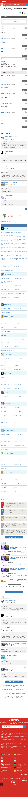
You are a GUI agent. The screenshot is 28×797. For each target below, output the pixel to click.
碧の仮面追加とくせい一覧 (5, 297)
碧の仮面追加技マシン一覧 (5, 301)
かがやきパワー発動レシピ (5, 346)
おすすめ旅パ (3, 426)
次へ (14, 129)
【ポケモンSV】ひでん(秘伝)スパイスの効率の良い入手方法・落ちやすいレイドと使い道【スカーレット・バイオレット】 (15, 505)
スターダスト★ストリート (19, 411)
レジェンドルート (4, 415)
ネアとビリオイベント (5, 289)
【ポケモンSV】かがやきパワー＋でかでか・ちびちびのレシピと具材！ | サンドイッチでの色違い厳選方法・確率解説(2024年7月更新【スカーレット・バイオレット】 (15, 532)
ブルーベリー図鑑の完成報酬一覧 (20, 236)
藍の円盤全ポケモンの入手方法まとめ (7, 248)
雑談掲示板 (16, 476)
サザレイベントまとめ (5, 285)
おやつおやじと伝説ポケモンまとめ (20, 251)
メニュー (1, 785)
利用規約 (16, 778)
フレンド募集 (16, 483)
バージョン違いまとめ (5, 396)
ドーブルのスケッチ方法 (18, 255)
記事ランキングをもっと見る (14, 537)
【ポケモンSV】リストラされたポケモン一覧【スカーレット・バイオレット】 (15, 511)
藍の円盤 (16, 487)
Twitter (12, 782)
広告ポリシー (3, 780)
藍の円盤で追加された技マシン (19, 266)
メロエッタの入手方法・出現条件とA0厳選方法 (7, 259)
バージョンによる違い (18, 460)
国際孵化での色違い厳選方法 (19, 342)
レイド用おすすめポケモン (5, 388)
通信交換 (2, 479)
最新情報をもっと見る (14, 591)
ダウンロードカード (4, 460)
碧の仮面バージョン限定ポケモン (7, 293)
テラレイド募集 (4, 491)
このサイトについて (5, 778)
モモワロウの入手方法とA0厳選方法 (20, 244)
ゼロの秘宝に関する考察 (5, 312)
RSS (16, 782)
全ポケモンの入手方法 (5, 320)
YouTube (14, 782)
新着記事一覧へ (24, 750)
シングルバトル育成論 (18, 358)
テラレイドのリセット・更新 (6, 384)
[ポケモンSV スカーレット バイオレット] (3, 1)
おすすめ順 (8, 26)
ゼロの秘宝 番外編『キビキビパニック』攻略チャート (20, 240)
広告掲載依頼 (13, 780)
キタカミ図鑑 (16, 289)
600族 (15, 327)
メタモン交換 (3, 483)
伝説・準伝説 (16, 323)
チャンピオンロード (4, 411)
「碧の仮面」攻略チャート (5, 278)
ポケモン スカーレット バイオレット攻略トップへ (15, 216)
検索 (24, 726)
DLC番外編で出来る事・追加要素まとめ (7, 244)
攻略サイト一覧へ (23, 774)
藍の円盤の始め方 (17, 232)
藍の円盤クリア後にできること (6, 240)
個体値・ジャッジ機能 (18, 441)
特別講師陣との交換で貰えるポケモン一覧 (20, 259)
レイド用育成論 (4, 361)
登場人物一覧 (3, 468)
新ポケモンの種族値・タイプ (19, 293)
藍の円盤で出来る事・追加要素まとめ (7, 236)
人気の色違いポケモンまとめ (19, 339)
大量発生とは (3, 445)
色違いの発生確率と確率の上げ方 (7, 339)
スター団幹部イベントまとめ (6, 266)
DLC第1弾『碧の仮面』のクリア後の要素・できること (7, 282)
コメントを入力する (14, 21)
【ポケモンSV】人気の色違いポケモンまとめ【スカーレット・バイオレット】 (15, 518)
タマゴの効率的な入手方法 (19, 445)
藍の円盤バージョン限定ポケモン (7, 251)
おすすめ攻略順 (17, 407)
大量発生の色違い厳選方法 (5, 342)
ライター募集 (25, 780)
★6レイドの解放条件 (18, 377)
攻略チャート (3, 407)
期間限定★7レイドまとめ (5, 377)
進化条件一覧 (3, 323)
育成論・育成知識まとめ (5, 358)
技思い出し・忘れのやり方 (5, 434)
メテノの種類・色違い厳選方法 (6, 350)
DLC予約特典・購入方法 (5, 308)
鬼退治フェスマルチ (17, 479)
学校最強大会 (16, 422)
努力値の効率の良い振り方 (5, 441)
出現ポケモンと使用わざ (18, 384)
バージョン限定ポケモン (5, 331)
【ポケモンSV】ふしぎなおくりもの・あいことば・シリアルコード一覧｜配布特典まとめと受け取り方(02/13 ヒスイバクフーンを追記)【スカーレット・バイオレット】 (15, 525)
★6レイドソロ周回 (4, 380)
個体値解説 (16, 365)
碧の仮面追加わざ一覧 (18, 297)
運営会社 (8, 780)
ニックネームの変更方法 (18, 434)
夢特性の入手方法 (17, 369)
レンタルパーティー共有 (5, 495)
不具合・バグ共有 (17, 495)
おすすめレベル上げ (4, 449)
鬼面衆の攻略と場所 (17, 285)
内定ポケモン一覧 (17, 308)
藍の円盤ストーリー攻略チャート (7, 232)
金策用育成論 (16, 361)
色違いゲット (16, 491)
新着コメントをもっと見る (14, 681)
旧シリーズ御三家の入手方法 (19, 247)
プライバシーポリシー (22, 778)
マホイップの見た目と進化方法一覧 (7, 255)
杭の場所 (2, 327)
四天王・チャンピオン (18, 415)
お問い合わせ (19, 780)
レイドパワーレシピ (17, 388)
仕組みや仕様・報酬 (17, 380)
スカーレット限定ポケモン (19, 396)
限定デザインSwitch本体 (5, 457)
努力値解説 (3, 365)
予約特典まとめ (17, 457)
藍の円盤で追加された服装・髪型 (7, 270)
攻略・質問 (3, 476)
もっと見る (14, 209)
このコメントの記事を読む (14, 11)
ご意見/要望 (11, 778)
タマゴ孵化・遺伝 (4, 369)
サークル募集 (3, 487)
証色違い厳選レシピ (17, 346)
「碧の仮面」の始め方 (18, 278)
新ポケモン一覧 (17, 320)
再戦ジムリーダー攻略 (5, 422)
